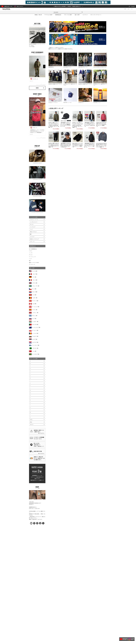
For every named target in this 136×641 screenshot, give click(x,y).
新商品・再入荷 (38, 14)
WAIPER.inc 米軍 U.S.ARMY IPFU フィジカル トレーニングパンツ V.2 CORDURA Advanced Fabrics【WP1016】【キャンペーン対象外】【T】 (54, 145)
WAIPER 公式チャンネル (8, 6)
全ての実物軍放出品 (33, 249)
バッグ (30, 258)
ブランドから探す (68, 14)
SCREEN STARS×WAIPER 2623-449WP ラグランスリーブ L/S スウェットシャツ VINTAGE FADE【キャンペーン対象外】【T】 (101, 124)
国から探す (77, 14)
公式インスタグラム (20, 6)
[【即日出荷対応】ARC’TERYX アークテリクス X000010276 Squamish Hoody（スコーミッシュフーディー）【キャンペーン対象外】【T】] (89, 137)
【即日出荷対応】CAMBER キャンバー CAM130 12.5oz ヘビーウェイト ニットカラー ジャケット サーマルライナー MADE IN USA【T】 (89, 124)
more (37, 88)
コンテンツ (85, 14)
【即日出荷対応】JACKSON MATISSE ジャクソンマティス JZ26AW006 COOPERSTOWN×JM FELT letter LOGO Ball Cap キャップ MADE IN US (65, 145)
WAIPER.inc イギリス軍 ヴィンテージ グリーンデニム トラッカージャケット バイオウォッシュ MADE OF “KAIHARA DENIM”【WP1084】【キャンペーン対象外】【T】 (77, 125)
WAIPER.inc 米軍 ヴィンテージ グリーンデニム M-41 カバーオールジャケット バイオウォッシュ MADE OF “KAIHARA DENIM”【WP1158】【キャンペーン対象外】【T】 (54, 125)
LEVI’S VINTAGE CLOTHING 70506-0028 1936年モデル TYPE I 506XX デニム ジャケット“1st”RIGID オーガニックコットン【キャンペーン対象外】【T (101, 145)
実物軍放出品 (58, 14)
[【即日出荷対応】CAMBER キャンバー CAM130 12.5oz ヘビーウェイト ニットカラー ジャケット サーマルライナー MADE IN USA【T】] (89, 116)
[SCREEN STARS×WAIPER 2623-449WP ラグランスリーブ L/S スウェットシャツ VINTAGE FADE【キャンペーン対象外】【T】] (101, 116)
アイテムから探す (48, 14)
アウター (30, 250)
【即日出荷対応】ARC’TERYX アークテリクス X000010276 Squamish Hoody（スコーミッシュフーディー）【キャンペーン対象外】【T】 (89, 145)
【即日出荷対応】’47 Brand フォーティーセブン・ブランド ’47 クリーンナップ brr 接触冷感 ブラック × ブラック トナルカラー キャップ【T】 (65, 124)
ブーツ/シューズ (32, 256)
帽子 (30, 260)
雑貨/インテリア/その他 (34, 262)
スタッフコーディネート (95, 14)
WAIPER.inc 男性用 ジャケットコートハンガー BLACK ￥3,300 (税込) (37, 45)
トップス (30, 252)
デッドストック (32, 264)
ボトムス (30, 254)
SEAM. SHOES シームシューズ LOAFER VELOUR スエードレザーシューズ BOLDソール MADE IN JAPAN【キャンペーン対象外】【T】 (77, 145)
